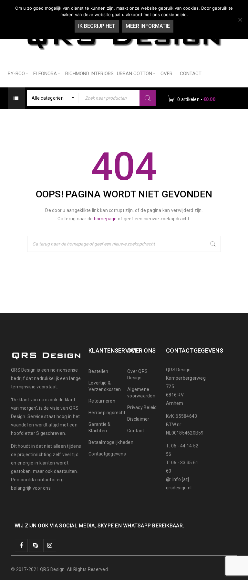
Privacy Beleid (142, 407)
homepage (105, 218)
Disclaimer (138, 419)
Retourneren (101, 401)
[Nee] (240, 19)
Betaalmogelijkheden (110, 442)
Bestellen (98, 371)
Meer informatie (148, 26)
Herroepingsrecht (106, 412)
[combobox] (52, 98)
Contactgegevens (107, 453)
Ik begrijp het (96, 26)
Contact (135, 430)
